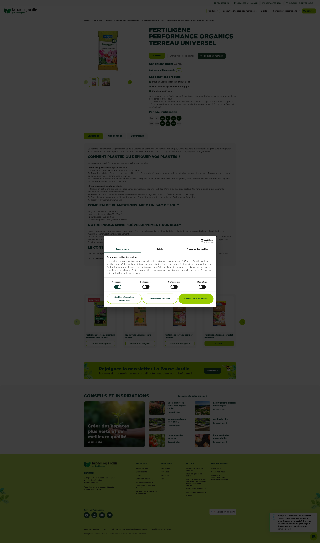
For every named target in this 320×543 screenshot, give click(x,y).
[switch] (146, 287)
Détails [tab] (160, 249)
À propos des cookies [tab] (197, 249)
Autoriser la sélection (160, 298)
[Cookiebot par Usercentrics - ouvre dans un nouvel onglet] (203, 241)
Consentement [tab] (122, 249)
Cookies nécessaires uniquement (124, 299)
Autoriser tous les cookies (195, 298)
